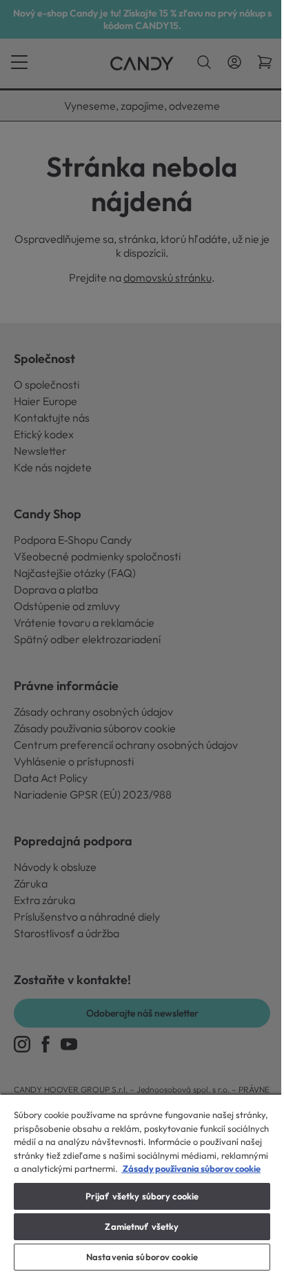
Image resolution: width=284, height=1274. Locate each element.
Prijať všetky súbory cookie (142, 1196)
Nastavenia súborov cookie (142, 1256)
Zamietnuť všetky (142, 1226)
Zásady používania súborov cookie (191, 1168)
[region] (142, 1183)
